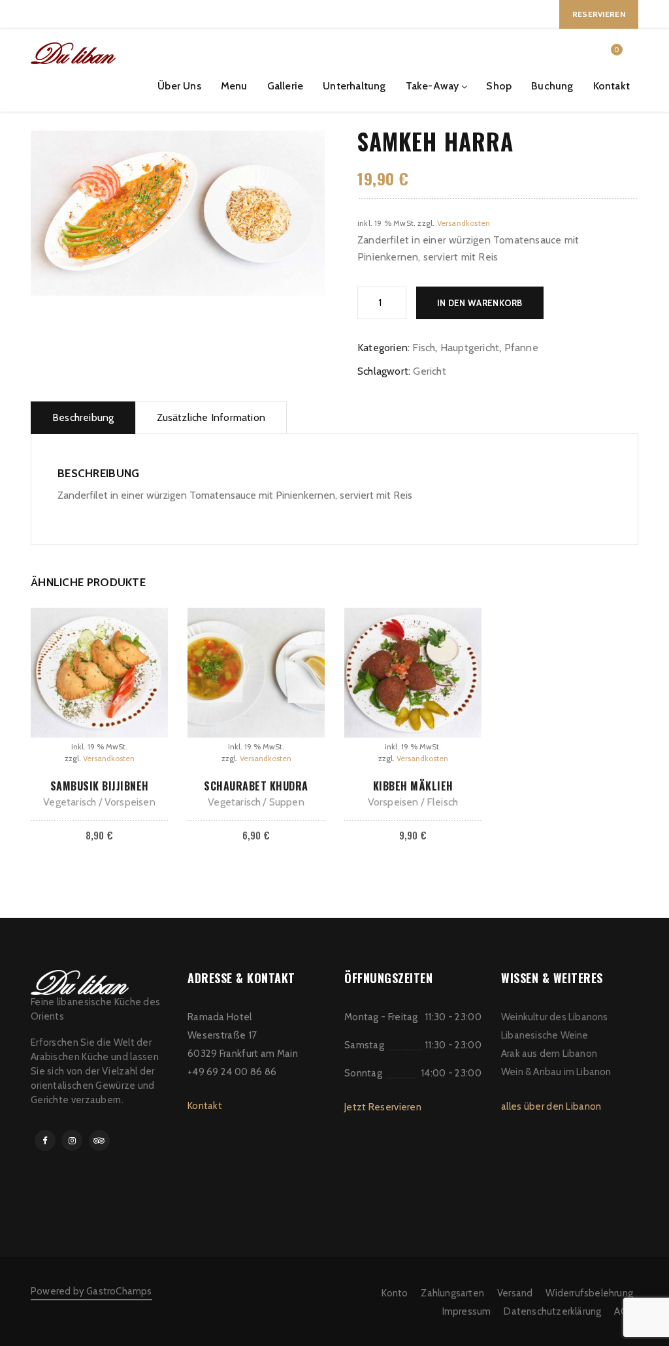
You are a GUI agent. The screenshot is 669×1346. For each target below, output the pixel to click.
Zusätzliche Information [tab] (211, 417)
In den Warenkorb (480, 303)
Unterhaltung (354, 86)
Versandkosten (464, 223)
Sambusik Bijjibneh (99, 786)
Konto (395, 1293)
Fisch (423, 347)
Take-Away (432, 86)
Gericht (429, 371)
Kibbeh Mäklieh (413, 786)
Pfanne (521, 347)
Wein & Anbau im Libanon (556, 1072)
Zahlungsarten (452, 1293)
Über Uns (179, 86)
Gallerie (285, 86)
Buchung (552, 86)
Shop (499, 86)
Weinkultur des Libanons (554, 1017)
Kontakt (611, 86)
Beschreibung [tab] (83, 417)
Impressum (466, 1311)
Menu (234, 86)
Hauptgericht (469, 347)
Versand (514, 1293)
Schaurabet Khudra (256, 786)
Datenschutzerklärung (552, 1311)
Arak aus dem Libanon (549, 1053)
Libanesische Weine (545, 1035)
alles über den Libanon (551, 1106)
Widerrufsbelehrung (589, 1293)
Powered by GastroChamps (91, 1291)
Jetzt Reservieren (382, 1107)
